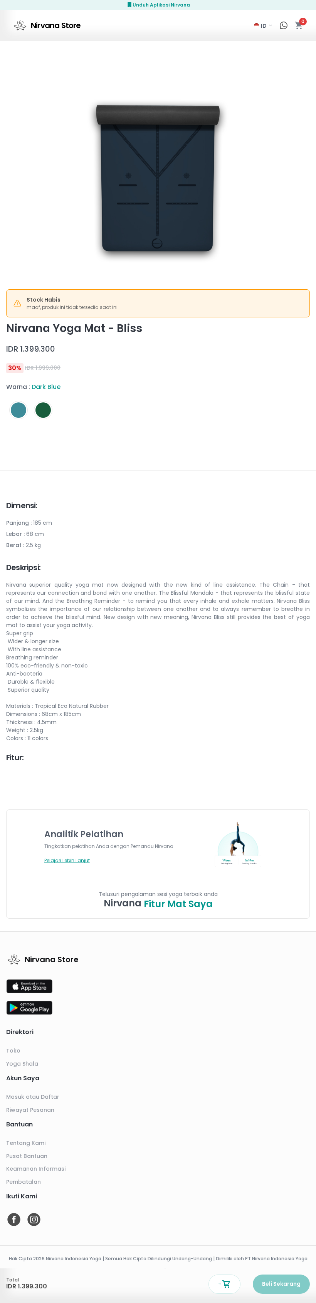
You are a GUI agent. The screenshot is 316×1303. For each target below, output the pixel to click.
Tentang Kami (25, 1143)
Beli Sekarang (281, 1284)
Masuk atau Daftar (32, 1097)
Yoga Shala (22, 1064)
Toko (13, 1050)
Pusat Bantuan (26, 1156)
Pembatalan (23, 1182)
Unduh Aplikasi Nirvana (161, 5)
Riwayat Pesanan (30, 1110)
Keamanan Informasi (36, 1169)
